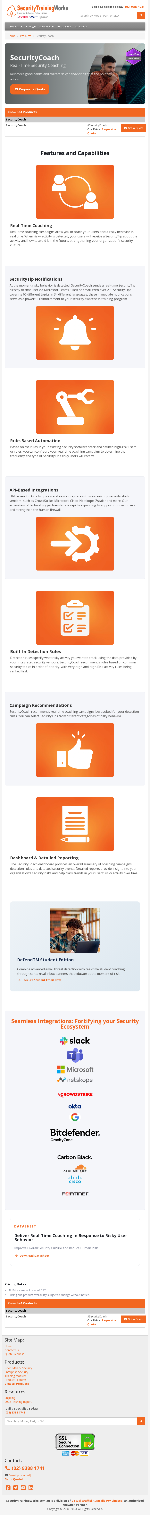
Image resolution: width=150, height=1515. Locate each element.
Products (15, 26)
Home (11, 36)
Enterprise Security (16, 1372)
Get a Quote (135, 128)
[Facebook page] (8, 1489)
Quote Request (14, 1354)
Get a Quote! (64, 26)
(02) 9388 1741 (134, 7)
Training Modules (16, 1376)
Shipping (10, 1398)
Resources (45, 26)
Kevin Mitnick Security (18, 1368)
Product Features (16, 1380)
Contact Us (81, 26)
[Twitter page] (15, 1489)
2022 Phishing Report (18, 1402)
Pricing (30, 26)
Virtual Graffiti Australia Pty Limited (97, 1500)
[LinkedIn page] (31, 1489)
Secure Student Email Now (42, 980)
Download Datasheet (34, 1255)
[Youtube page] (23, 1489)
